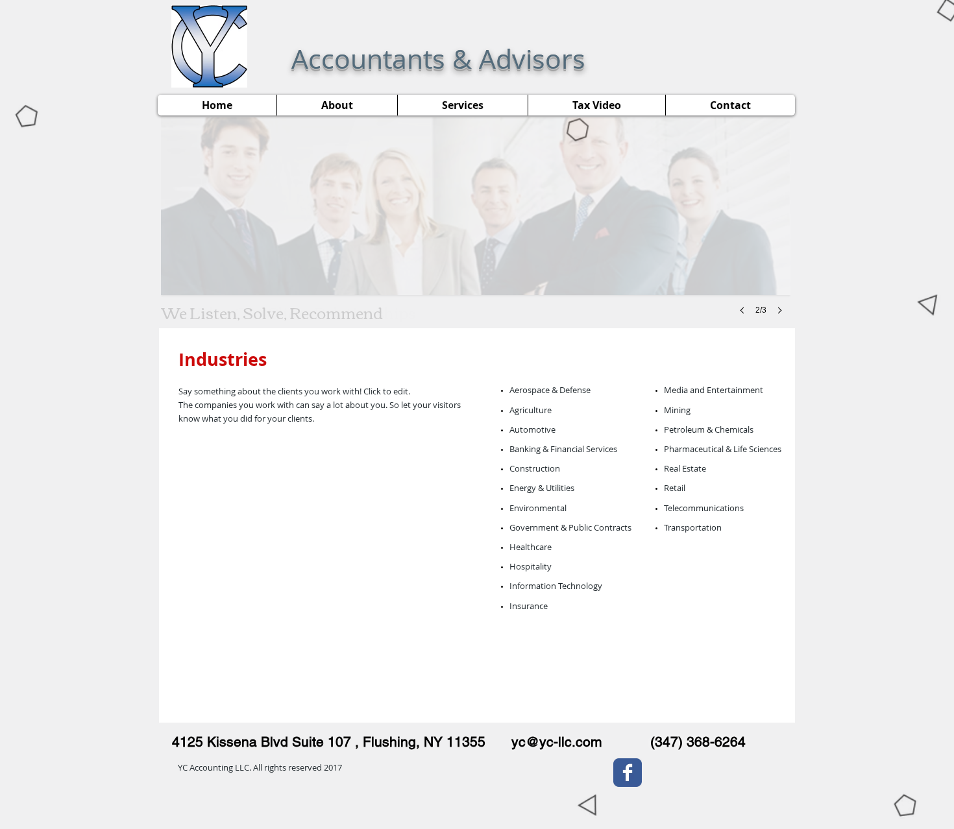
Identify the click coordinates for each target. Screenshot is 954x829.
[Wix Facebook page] (627, 772)
